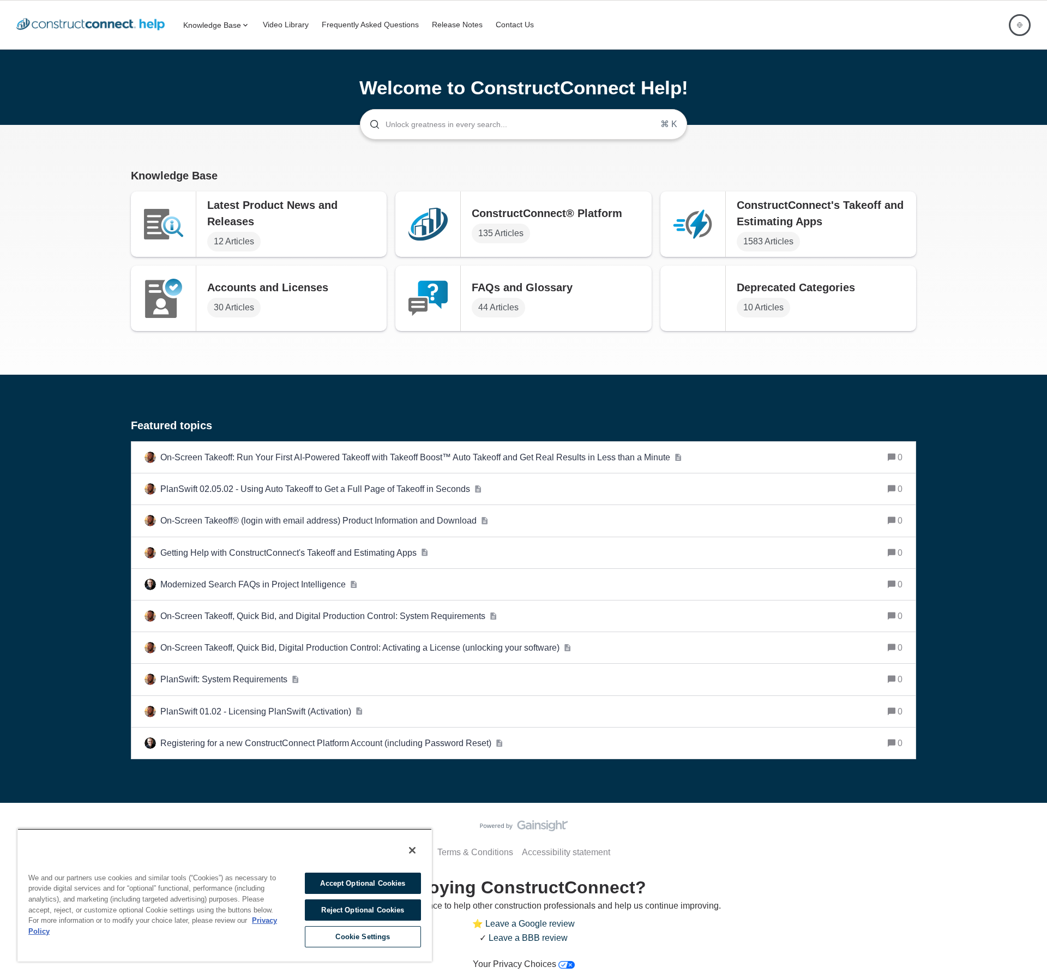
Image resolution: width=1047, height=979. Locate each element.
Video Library (286, 24)
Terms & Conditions (475, 852)
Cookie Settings (362, 937)
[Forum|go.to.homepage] (93, 25)
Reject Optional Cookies (362, 910)
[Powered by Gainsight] (524, 828)
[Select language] (1020, 25)
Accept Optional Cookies (362, 883)
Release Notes (457, 24)
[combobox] (523, 124)
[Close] (412, 850)
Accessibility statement (566, 852)
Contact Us (515, 24)
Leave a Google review (530, 923)
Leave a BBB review (528, 937)
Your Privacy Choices (515, 964)
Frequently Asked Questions (370, 24)
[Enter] (370, 124)
